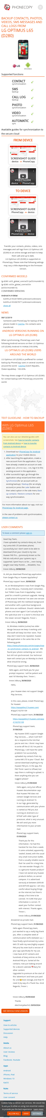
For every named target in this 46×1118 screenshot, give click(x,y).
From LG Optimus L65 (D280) (23, 154)
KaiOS (6, 1082)
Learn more (38, 1109)
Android (7, 1070)
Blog (5, 1055)
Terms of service (10, 1093)
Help (5, 1037)
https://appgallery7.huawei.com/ (25, 707)
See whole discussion (15, 1011)
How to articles (10, 1025)
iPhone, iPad (8, 1074)
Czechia (21, 324)
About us (7, 1047)
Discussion (8, 1033)
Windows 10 (8, 1078)
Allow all (14, 1113)
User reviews (9, 1051)
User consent (9, 1097)
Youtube (16, 1059)
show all (7, 305)
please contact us (9, 517)
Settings (37, 1113)
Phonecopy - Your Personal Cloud (18, 7)
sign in (29, 533)
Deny (26, 1113)
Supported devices (11, 1029)
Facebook (7, 1059)
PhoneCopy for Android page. (15, 507)
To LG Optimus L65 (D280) (23, 205)
